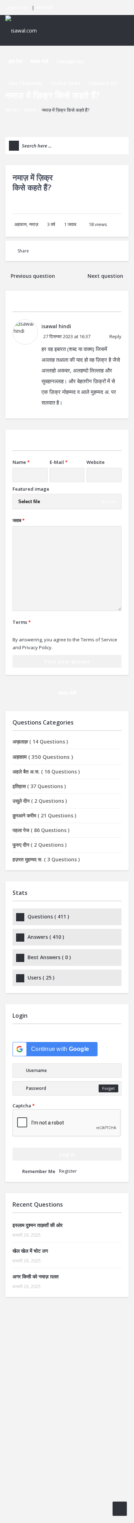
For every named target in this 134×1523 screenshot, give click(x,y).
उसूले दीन (40, 800)
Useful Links (65, 83)
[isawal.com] (25, 30)
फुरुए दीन (39, 844)
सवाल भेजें (44, 7)
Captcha (24, 1105)
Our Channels (25, 83)
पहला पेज (41, 830)
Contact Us (102, 83)
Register (68, 1171)
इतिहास (39, 786)
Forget (108, 1088)
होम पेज (15, 61)
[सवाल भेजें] (120, 1509)
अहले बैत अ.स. (46, 771)
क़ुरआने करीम (44, 815)
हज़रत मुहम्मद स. (46, 859)
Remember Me (38, 1171)
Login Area (16, 7)
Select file (29, 501)
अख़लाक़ (40, 741)
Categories (70, 61)
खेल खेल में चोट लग (30, 1250)
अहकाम (30, 110)
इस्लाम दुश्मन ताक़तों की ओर (38, 1225)
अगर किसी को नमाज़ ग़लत (36, 1276)
